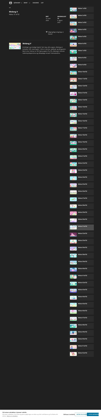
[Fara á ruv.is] (10, 2)
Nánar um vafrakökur (12, 416)
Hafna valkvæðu (81, 414)
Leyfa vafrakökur (94, 414)
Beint (25, 3)
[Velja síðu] (21, 3)
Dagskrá (36, 3)
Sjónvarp (17, 3)
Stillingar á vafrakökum (68, 414)
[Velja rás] (29, 3)
